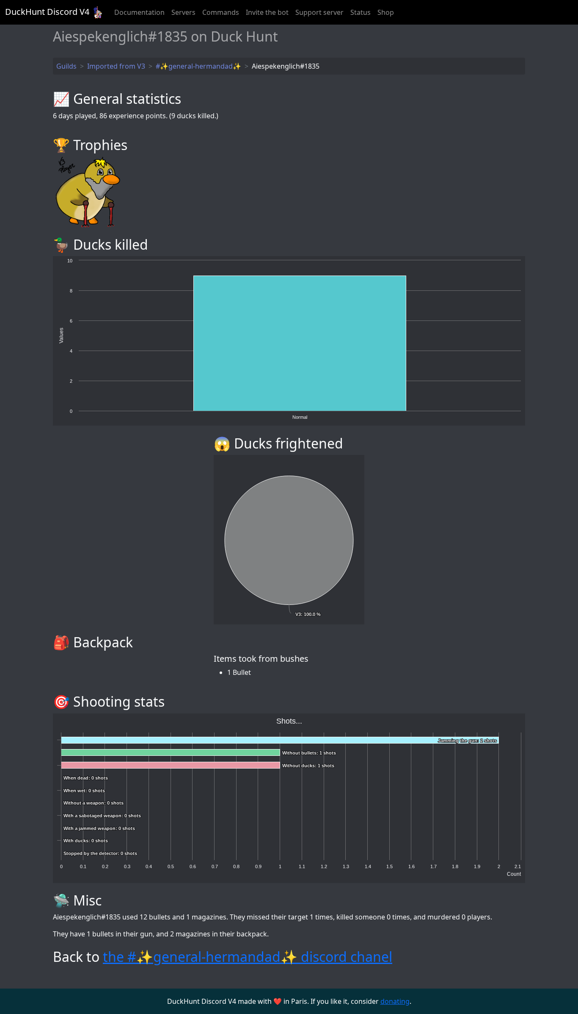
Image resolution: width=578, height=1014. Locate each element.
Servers (183, 12)
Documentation (139, 12)
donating (395, 1001)
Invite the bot (267, 12)
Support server (319, 12)
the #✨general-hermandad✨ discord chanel (247, 956)
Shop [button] (385, 12)
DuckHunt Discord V (47, 11)
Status (360, 12)
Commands (220, 12)
